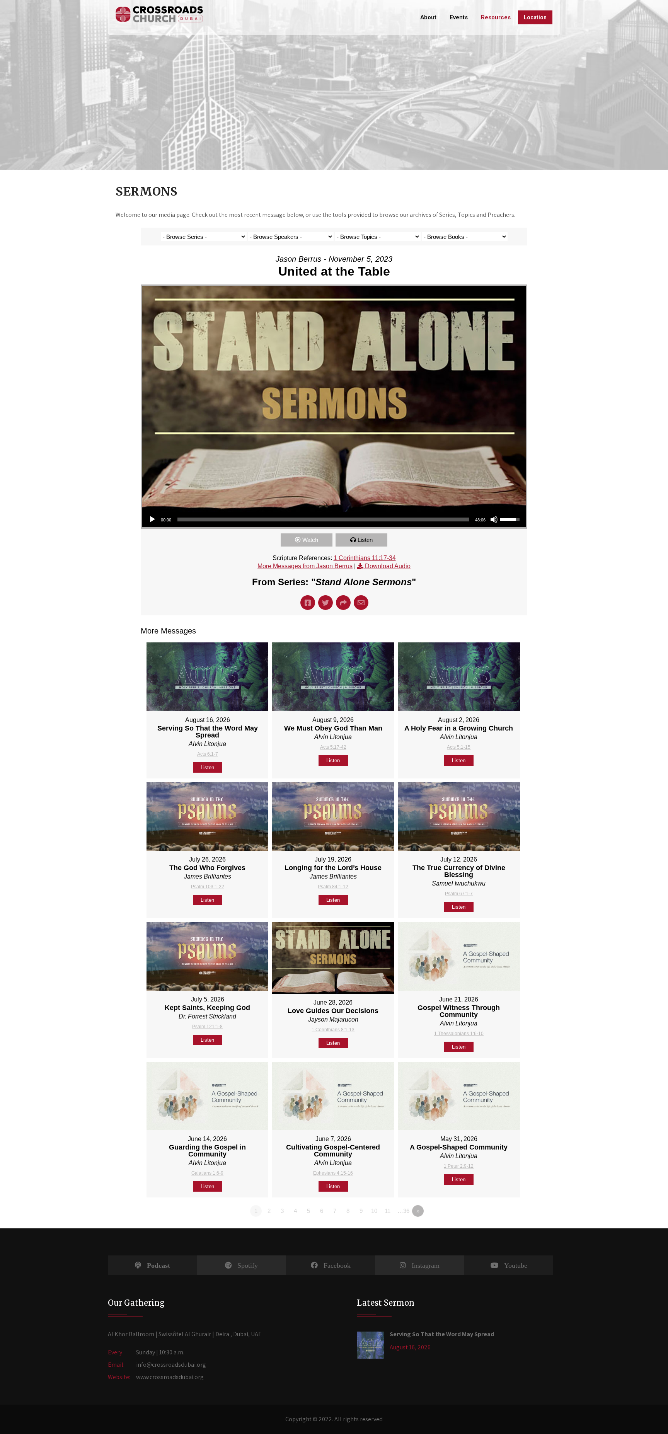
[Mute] (494, 519)
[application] (334, 519)
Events (459, 17)
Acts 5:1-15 (458, 747)
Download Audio (388, 566)
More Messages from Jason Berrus (305, 566)
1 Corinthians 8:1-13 (333, 1029)
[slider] (323, 519)
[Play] (152, 519)
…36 (403, 1210)
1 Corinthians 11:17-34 (365, 558)
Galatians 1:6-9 (207, 1173)
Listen (365, 539)
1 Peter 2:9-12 (459, 1166)
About (428, 17)
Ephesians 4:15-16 (333, 1173)
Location (535, 17)
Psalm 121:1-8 (207, 1026)
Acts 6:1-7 (207, 754)
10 (374, 1210)
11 (387, 1210)
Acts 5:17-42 (333, 747)
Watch (310, 539)
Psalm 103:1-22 (207, 886)
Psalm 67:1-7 (459, 893)
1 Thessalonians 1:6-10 (459, 1033)
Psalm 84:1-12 (333, 886)
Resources (496, 17)
